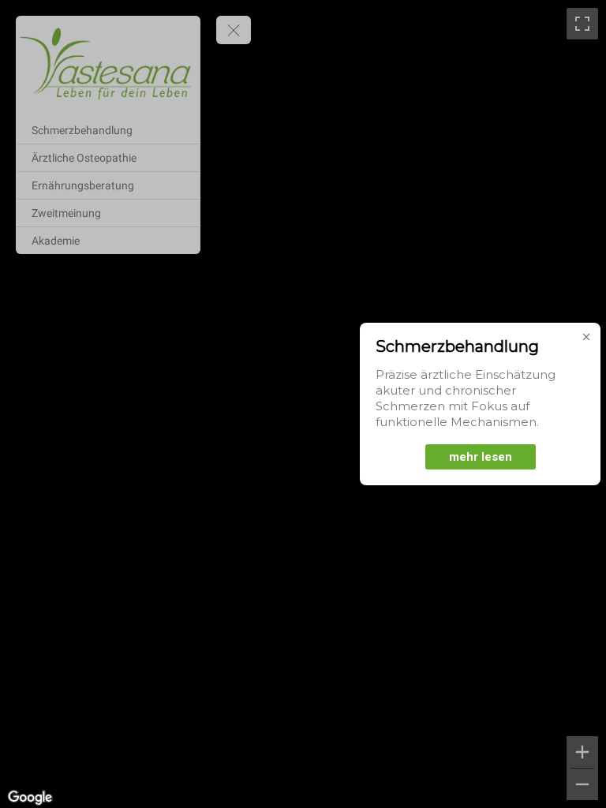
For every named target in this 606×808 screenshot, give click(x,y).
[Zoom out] (582, 784)
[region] (303, 404)
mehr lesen (480, 457)
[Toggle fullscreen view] (582, 23)
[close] (586, 337)
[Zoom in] (582, 752)
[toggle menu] (233, 30)
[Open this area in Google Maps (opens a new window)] (30, 797)
